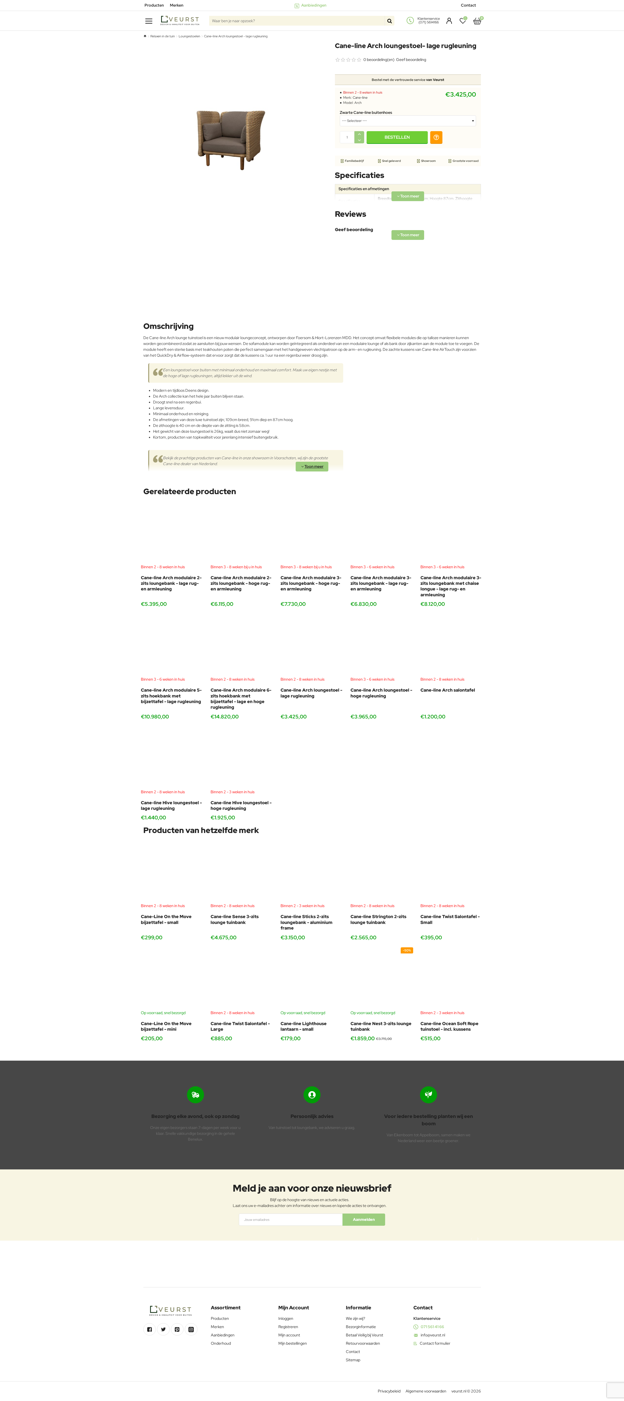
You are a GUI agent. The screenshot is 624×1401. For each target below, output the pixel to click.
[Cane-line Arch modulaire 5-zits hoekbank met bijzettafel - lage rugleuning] (172, 645)
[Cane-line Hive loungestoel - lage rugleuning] (172, 757)
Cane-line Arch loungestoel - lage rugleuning (311, 692)
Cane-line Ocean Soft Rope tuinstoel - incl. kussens (449, 1026)
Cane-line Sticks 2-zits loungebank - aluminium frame (306, 922)
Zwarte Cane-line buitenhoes (366, 112)
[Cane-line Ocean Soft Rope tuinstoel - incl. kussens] (451, 978)
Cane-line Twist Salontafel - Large (240, 1026)
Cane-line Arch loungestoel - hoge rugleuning (381, 692)
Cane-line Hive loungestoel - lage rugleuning (171, 805)
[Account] (448, 20)
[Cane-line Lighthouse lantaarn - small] (312, 978)
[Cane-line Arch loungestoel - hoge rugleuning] (382, 645)
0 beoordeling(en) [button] (378, 59)
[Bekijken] (477, 20)
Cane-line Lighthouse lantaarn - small (304, 1026)
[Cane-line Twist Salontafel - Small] (451, 871)
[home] (144, 36)
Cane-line (360, 97)
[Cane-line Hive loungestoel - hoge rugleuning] (242, 757)
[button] (397, 137)
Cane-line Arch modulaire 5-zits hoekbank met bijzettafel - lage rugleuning (171, 695)
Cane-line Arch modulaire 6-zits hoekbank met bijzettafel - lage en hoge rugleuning (241, 698)
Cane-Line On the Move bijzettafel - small (166, 919)
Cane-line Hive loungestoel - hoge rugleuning (241, 805)
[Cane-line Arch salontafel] (451, 645)
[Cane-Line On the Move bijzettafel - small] (172, 871)
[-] (359, 140)
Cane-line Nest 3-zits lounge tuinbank (381, 1026)
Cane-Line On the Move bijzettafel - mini (166, 1026)
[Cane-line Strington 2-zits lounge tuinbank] (382, 871)
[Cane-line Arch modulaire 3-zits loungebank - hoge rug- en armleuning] (312, 532)
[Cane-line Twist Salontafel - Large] (242, 978)
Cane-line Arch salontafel (447, 690)
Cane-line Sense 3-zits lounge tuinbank (235, 919)
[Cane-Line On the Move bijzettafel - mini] (172, 978)
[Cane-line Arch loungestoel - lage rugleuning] (312, 645)
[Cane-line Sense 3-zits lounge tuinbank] (242, 871)
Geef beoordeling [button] (411, 59)
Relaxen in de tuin (162, 36)
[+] (359, 134)
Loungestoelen (189, 36)
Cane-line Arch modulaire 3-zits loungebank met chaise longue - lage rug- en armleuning (450, 586)
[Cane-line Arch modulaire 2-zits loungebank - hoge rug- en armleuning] (242, 532)
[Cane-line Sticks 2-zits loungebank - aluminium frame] (312, 871)
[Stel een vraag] (436, 137)
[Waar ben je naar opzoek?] (389, 21)
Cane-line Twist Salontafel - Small (450, 919)
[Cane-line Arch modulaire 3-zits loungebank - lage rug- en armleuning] (382, 532)
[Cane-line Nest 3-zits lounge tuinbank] (382, 978)
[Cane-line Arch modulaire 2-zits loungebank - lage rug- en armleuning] (172, 532)
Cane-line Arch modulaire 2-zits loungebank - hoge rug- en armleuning (241, 583)
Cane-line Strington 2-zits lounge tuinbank (378, 919)
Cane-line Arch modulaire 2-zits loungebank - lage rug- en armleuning (171, 583)
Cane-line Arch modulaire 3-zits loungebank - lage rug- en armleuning (381, 583)
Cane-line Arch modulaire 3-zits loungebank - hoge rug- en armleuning (311, 583)
